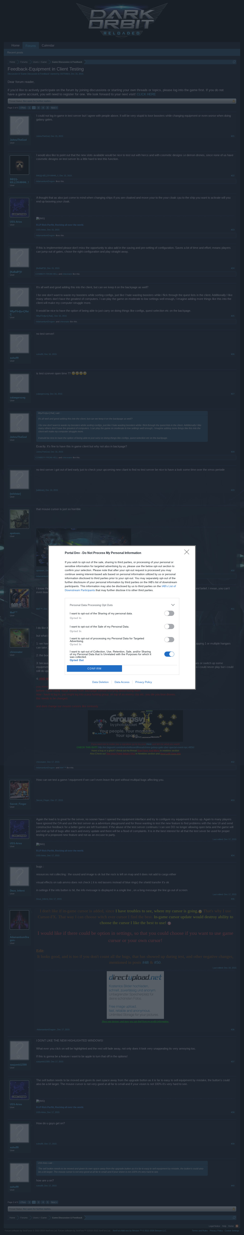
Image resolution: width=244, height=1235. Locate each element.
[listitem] (122, 605)
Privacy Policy (143, 682)
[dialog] (122, 617)
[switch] (169, 613)
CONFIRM (94, 668)
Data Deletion (100, 682)
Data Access (122, 682)
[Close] (188, 553)
